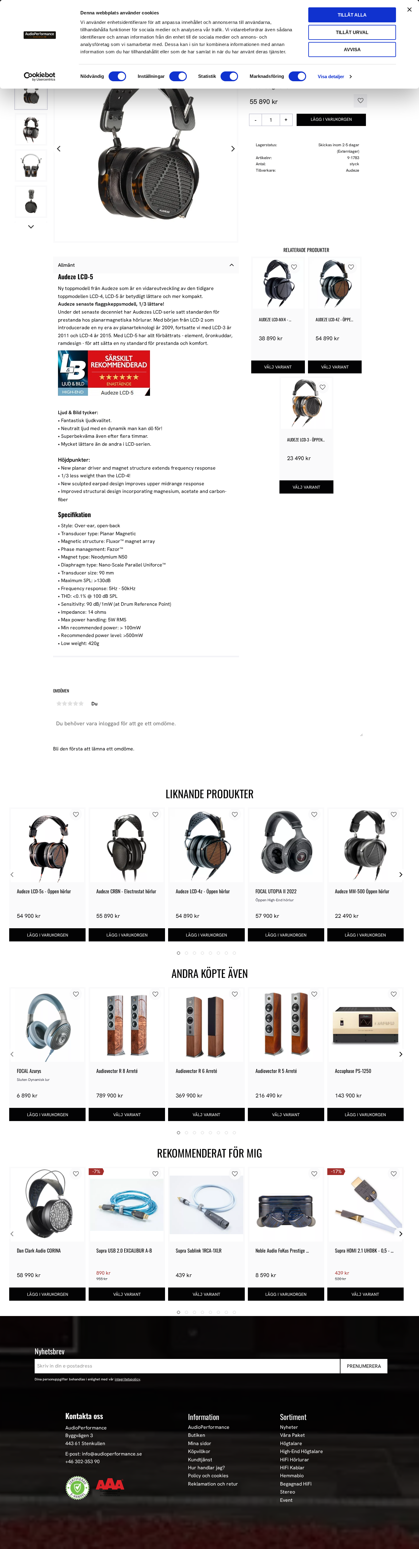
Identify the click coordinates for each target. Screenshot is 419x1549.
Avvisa (352, 49)
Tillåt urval (352, 32)
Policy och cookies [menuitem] (208, 1475)
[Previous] (59, 149)
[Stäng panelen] (409, 9)
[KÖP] (331, 120)
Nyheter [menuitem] (289, 1427)
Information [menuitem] (203, 1417)
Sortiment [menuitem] (293, 1417)
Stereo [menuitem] (287, 1492)
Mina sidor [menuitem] (199, 1443)
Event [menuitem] (286, 1500)
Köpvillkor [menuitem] (199, 1451)
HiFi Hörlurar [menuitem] (294, 1460)
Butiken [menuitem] (196, 1435)
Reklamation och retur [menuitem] (213, 1484)
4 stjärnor (75, 703)
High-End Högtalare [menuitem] (301, 1451)
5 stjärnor (81, 703)
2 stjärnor (64, 703)
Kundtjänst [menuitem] (200, 1460)
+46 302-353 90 (82, 1461)
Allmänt (66, 265)
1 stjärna (59, 703)
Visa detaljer (331, 76)
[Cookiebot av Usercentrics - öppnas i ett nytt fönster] (40, 76)
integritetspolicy (127, 1379)
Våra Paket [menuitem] (292, 1435)
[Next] (232, 149)
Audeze (352, 170)
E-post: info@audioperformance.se (103, 1454)
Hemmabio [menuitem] (292, 1475)
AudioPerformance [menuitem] (208, 1427)
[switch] (178, 76)
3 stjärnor (70, 703)
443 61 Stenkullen (85, 1443)
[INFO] (278, 367)
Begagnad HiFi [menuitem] (296, 1484)
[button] (358, 101)
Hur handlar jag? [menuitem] (206, 1468)
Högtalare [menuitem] (291, 1443)
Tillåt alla (352, 14)
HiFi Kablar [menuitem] (292, 1468)
